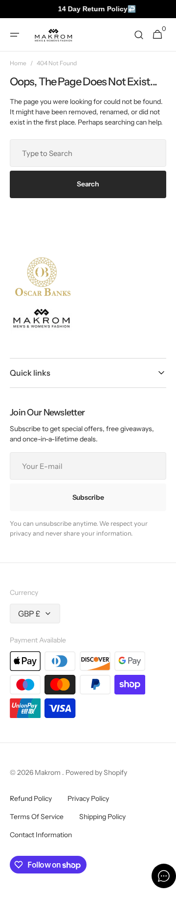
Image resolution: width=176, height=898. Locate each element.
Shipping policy (102, 816)
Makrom (48, 772)
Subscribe (88, 497)
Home (18, 63)
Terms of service (37, 816)
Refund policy (31, 798)
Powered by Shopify (96, 772)
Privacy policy (88, 798)
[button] (14, 35)
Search (88, 184)
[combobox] (88, 153)
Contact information (41, 834)
